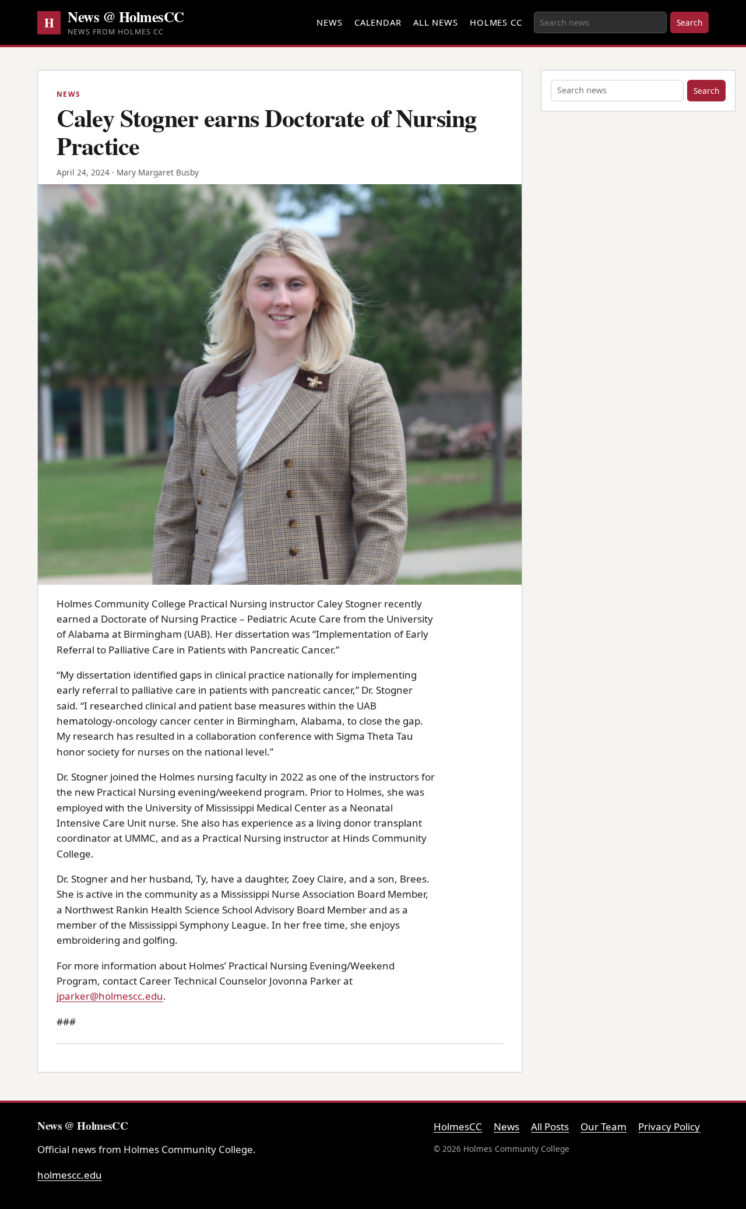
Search (689, 22)
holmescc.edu (69, 1175)
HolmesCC (458, 1126)
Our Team (603, 1126)
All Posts (550, 1126)
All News (435, 22)
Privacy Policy (669, 1126)
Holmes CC (496, 22)
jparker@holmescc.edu (110, 996)
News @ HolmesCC (126, 16)
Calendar (378, 22)
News (329, 22)
